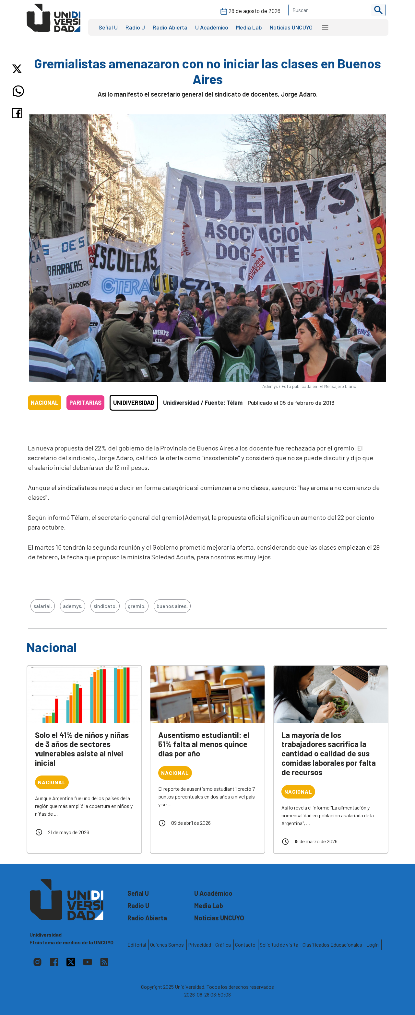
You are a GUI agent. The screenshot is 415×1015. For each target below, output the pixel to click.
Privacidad (199, 944)
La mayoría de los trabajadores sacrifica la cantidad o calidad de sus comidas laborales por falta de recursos (328, 753)
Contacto (245, 944)
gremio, (137, 606)
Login (372, 944)
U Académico (211, 27)
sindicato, (105, 606)
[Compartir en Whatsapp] (18, 91)
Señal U (108, 27)
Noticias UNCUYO (291, 27)
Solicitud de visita (279, 944)
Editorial (136, 944)
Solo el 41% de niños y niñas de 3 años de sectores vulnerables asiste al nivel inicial (82, 748)
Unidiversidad (133, 402)
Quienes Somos (167, 944)
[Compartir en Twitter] (18, 68)
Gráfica (223, 944)
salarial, (42, 606)
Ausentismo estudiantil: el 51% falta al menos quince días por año (203, 744)
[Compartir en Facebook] (18, 113)
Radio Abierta (170, 27)
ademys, (72, 606)
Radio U (135, 27)
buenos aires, (172, 606)
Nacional (44, 402)
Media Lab (249, 27)
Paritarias (85, 402)
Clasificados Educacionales (332, 944)
